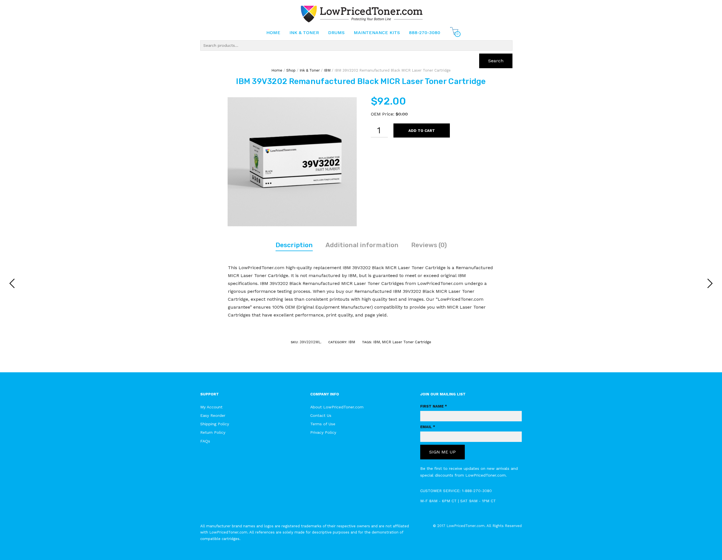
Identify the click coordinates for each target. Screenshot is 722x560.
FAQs (205, 441)
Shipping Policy (214, 424)
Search (495, 60)
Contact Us (320, 415)
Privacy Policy (323, 432)
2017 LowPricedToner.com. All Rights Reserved (479, 526)
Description (294, 245)
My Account (211, 407)
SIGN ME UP (442, 452)
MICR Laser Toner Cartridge (406, 342)
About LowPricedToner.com (337, 407)
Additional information (362, 245)
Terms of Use (322, 424)
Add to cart (421, 131)
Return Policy (212, 432)
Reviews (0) (429, 245)
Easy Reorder (212, 415)
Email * (427, 427)
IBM (351, 342)
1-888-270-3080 (477, 490)
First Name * (433, 406)
